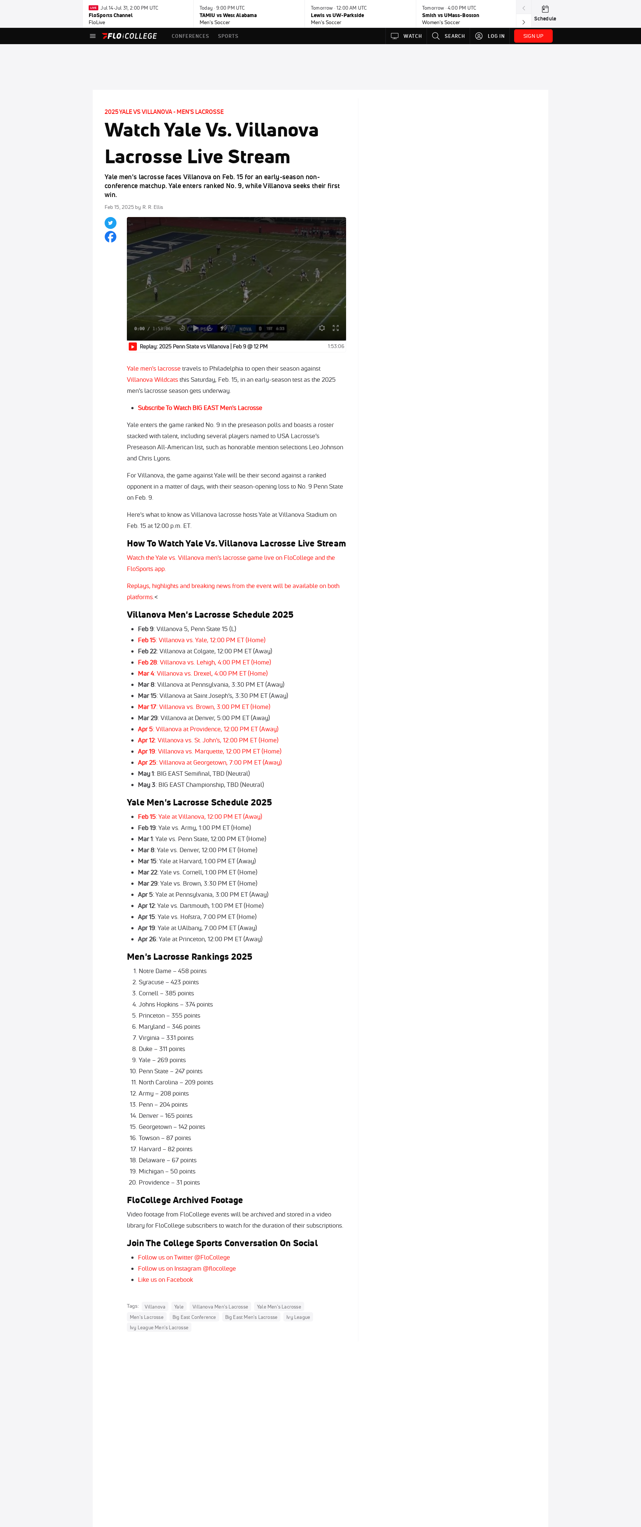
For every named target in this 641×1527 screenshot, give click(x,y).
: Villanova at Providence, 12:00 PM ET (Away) (208, 729)
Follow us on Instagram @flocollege (187, 1268)
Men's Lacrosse (147, 1317)
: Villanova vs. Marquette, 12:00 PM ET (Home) (210, 751)
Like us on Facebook (165, 1279)
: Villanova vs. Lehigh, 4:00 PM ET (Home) (204, 662)
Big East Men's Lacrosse (251, 1317)
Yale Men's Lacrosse (279, 1306)
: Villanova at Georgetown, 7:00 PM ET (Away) (210, 762)
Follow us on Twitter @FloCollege (184, 1257)
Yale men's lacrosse (154, 368)
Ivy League (298, 1317)
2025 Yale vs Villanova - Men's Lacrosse (164, 111)
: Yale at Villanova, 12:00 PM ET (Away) (200, 816)
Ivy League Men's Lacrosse (159, 1327)
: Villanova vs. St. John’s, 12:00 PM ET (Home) (208, 740)
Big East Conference (194, 1317)
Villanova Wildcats (152, 379)
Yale (179, 1306)
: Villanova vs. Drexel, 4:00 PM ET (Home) (203, 673)
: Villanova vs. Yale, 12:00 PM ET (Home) (202, 640)
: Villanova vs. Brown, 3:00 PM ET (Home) (204, 706)
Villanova (155, 1306)
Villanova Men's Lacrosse (220, 1306)
